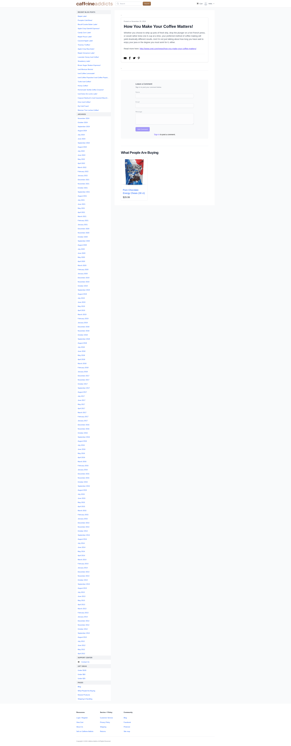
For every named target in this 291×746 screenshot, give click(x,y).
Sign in (157, 134)
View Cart (79, 722)
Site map (127, 731)
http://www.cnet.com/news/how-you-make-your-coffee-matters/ (168, 49)
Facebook (127, 722)
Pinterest (127, 727)
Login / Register (82, 718)
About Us (79, 727)
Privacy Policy (105, 722)
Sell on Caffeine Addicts (84, 731)
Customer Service (106, 718)
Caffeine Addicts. (93, 741)
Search (146, 4)
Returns (103, 731)
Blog (125, 718)
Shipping (103, 727)
